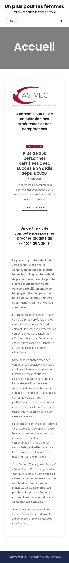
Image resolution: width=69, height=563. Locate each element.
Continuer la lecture (34, 207)
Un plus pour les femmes (34, 6)
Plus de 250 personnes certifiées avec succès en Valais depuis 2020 (34, 163)
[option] (34, 179)
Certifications (34, 147)
